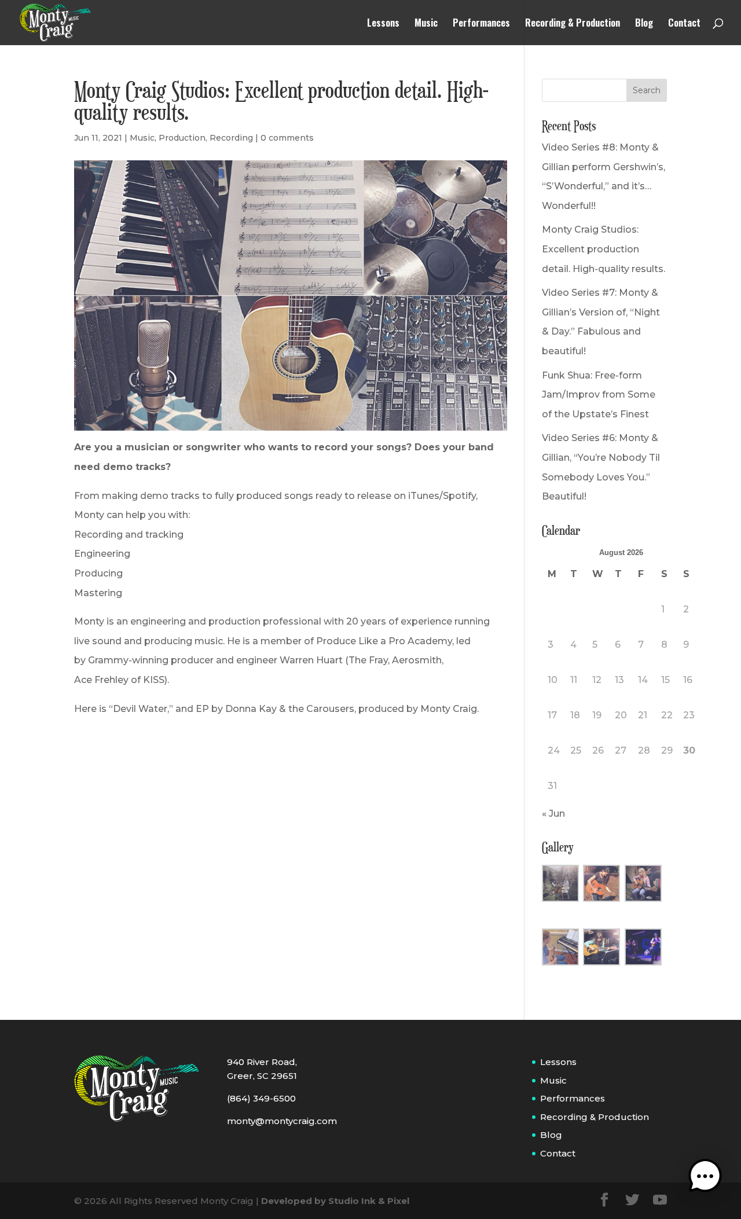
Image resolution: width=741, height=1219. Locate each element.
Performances (481, 24)
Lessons (383, 24)
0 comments (287, 138)
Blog (644, 24)
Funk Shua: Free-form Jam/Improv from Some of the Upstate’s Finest (598, 395)
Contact (684, 24)
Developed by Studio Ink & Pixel (335, 1200)
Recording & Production (572, 24)
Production (182, 138)
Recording (231, 138)
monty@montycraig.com (282, 1120)
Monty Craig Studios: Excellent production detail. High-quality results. (603, 249)
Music (426, 24)
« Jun (553, 813)
